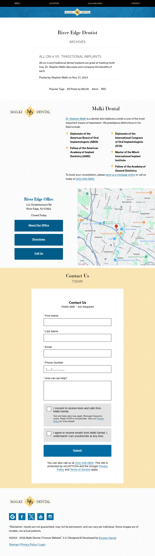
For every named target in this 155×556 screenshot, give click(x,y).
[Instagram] (50, 516)
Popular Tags (56, 89)
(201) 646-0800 (95, 3)
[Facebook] (21, 516)
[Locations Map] (116, 226)
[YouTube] (40, 516)
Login (42, 544)
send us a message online (120, 174)
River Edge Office (38, 199)
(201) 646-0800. (85, 178)
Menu (17, 3)
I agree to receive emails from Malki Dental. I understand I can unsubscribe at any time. (80, 434)
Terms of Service (80, 469)
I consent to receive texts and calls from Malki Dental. (78, 414)
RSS (103, 89)
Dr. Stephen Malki (76, 118)
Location (54, 3)
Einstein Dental (107, 538)
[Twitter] (31, 516)
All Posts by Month (78, 89)
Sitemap (14, 544)
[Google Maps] (12, 516)
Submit (77, 450)
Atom (95, 89)
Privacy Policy (29, 544)
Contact (135, 3)
